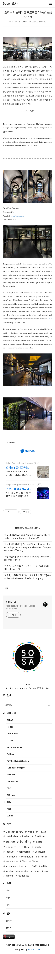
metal (38, 842)
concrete (10, 842)
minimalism (24, 852)
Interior (42, 856)
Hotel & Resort (14, 747)
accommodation (14, 866)
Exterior (11, 775)
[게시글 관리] (15, 512)
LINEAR (32, 866)
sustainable (12, 836)
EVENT (10, 816)
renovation (11, 857)
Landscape (12, 781)
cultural (26, 847)
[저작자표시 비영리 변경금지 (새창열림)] (35, 512)
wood (31, 831)
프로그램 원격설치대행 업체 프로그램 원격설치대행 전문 (18, 489)
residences (23, 876)
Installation (12, 861)
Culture (11, 754)
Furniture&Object (16, 768)
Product (10, 852)
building (25, 841)
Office (24, 22)
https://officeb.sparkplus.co (19, 463)
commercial (27, 857)
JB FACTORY (34, 949)
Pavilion (26, 836)
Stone (35, 861)
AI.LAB (10, 720)
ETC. (9, 788)
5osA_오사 (12, 601)
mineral (9, 876)
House (10, 727)
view (46, 871)
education (23, 871)
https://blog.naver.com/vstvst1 (21, 484)
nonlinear (11, 847)
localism (10, 871)
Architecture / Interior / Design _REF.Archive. (21, 607)
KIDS (9, 809)
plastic (38, 847)
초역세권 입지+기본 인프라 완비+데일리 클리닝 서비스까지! (18, 474)
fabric (36, 871)
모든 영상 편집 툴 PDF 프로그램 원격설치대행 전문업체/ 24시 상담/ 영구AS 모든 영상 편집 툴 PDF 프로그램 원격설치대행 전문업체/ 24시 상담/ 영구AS (18, 495)
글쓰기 (9, 928)
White (44, 866)
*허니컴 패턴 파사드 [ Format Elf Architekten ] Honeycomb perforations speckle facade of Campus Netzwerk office (27, 547)
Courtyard (40, 852)
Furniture (39, 836)
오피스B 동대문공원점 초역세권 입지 (18, 468)
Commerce (12, 733)
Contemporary (14, 831)
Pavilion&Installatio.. (18, 761)
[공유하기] (11, 512)
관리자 (9, 921)
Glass (24, 861)
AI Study (11, 795)
